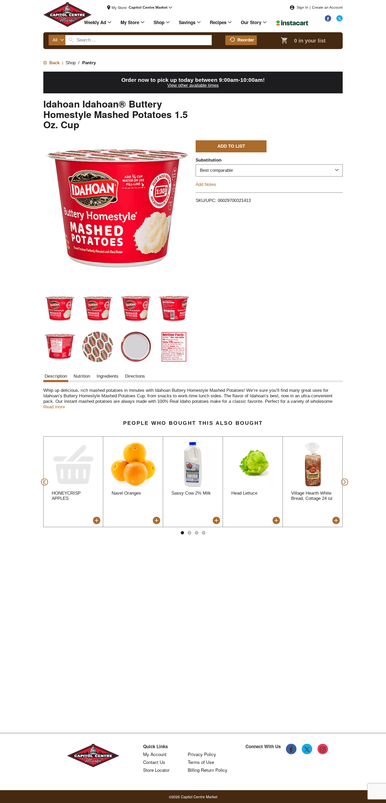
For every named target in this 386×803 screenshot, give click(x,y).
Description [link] (56, 376)
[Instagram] (322, 749)
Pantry (89, 62)
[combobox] (57, 40)
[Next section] (343, 481)
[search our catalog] (71, 40)
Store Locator (156, 770)
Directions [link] (135, 376)
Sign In (302, 7)
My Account (154, 754)
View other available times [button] (193, 85)
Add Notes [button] (206, 184)
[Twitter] (339, 18)
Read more (54, 406)
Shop (71, 62)
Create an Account (327, 7)
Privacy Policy (202, 754)
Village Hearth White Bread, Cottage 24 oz (312, 496)
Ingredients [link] (107, 376)
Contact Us (154, 762)
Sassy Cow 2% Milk (191, 493)
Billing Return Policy (207, 770)
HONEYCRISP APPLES (66, 496)
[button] (150, 8)
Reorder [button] (245, 40)
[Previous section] (42, 481)
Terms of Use (201, 762)
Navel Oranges (126, 493)
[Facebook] (328, 18)
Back (54, 62)
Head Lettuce (244, 493)
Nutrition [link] (82, 376)
